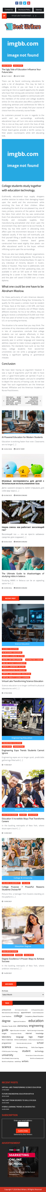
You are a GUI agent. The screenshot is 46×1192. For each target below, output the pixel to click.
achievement (8, 955)
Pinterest (28, 3)
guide (5, 1030)
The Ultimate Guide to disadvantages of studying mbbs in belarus (23, 574)
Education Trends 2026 (9, 1026)
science (6, 1047)
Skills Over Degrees (37, 1047)
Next (35, 15)
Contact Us (9, 9)
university (7, 1055)
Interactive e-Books (34, 660)
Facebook (16, 3)
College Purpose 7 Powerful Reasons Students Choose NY (23, 888)
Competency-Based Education (34, 1016)
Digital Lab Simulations (12, 660)
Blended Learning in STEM (13, 656)
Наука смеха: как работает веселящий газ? (23, 528)
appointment (26, 1012)
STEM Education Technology (14, 670)
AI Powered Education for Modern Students (22, 437)
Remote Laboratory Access (14, 667)
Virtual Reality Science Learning (16, 677)
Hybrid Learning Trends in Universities (18, 1106)
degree (23, 815)
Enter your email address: (23, 1120)
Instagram (20, 3)
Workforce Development (37, 1058)
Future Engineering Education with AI (18, 1093)
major (41, 1037)
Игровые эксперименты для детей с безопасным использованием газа (23, 482)
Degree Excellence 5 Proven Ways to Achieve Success (23, 960)
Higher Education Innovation (18, 1030)
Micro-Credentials (7, 1040)
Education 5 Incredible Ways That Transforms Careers (23, 820)
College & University (11, 883)
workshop (18, 1061)
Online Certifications (20, 1040)
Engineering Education (12, 743)
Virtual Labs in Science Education (16, 674)
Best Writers (27, 1134)
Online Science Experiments (14, 663)
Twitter (24, 3)
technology (39, 1051)
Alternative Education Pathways (10, 1013)
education (18, 66)
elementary (22, 1026)
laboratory (6, 1036)
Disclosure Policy (24, 9)
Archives (5, 991)
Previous (33, 15)
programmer (6, 1043)
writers (25, 1061)
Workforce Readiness (8, 1061)
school (40, 1043)
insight (4, 1033)
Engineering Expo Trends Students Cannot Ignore (23, 751)
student (26, 1051)
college (26, 883)
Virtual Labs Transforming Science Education (22, 681)
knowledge (40, 1033)
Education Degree (10, 815)
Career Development (38, 1013)
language (20, 1036)
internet (29, 1033)
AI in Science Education (12, 652)
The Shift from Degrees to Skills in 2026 (19, 1100)
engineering (19, 747)
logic (31, 1036)
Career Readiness (6, 1016)
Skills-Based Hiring (21, 1047)
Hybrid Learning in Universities (35, 1030)
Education (7, 66)
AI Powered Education (37, 1010)
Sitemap (39, 9)
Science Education (10, 649)
